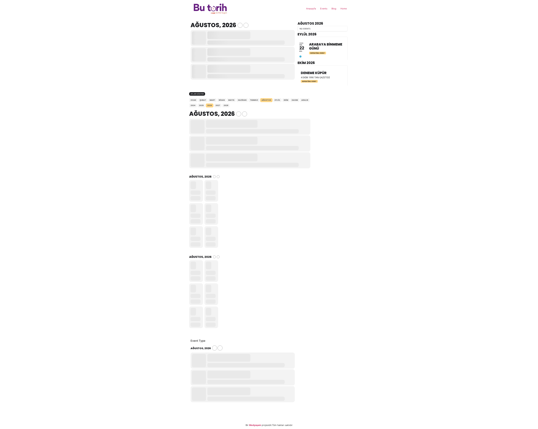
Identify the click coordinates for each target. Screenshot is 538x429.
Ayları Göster (197, 94)
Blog (333, 8)
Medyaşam (255, 425)
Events (323, 8)
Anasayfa (311, 8)
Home (343, 8)
